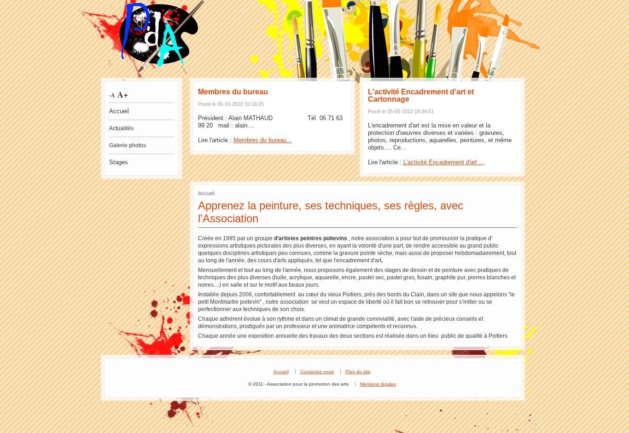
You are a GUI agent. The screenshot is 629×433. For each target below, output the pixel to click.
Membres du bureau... (262, 140)
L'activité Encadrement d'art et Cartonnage (421, 95)
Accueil (119, 111)
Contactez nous (317, 371)
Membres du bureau (233, 92)
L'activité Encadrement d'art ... (443, 162)
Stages (118, 162)
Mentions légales (378, 384)
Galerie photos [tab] (127, 145)
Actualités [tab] (121, 128)
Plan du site (358, 371)
